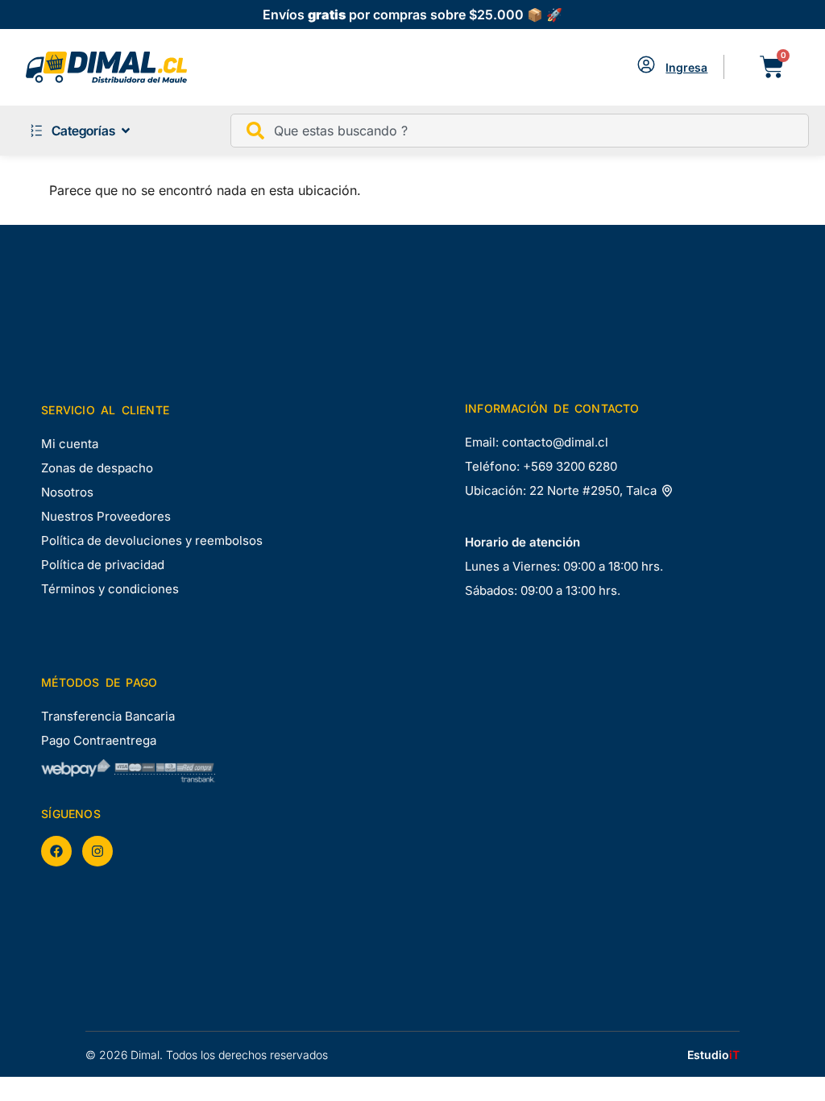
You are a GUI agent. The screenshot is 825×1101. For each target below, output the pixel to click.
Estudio (713, 1055)
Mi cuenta (69, 443)
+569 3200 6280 (570, 466)
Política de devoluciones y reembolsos (152, 540)
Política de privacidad (102, 564)
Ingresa (686, 67)
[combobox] (519, 130)
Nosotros (67, 492)
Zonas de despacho (97, 468)
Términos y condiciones (110, 588)
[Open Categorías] (125, 130)
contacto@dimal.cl (555, 442)
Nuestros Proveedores (106, 516)
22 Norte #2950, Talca (594, 490)
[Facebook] (56, 851)
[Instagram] (97, 851)
